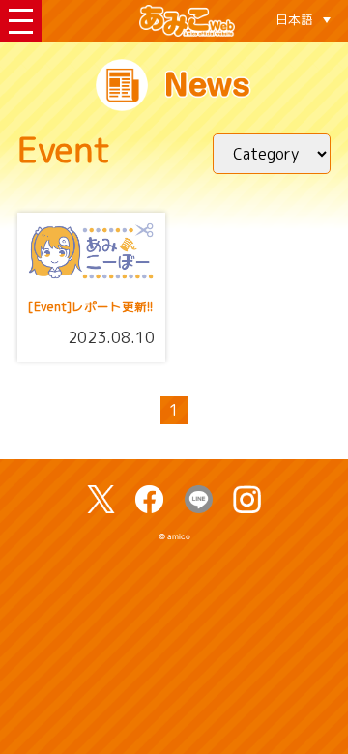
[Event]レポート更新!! (91, 307)
